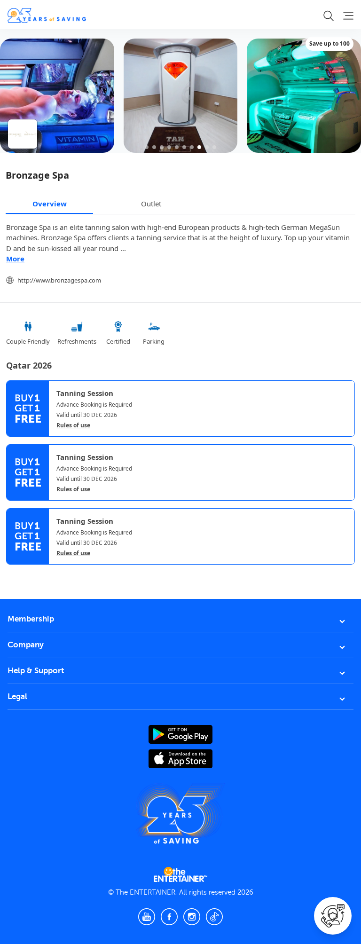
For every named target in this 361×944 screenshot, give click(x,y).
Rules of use (73, 425)
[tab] (13, 572)
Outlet (151, 203)
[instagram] (191, 916)
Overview (49, 203)
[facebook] (169, 916)
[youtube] (146, 916)
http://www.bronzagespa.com (59, 280)
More (15, 258)
